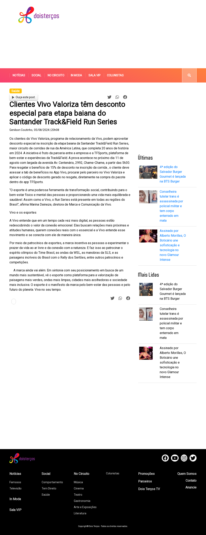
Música (78, 482)
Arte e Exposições (85, 507)
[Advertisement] (140, 34)
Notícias (19, 75)
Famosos (15, 482)
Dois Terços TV (149, 489)
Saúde (46, 494)
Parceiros (145, 481)
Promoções (146, 474)
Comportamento (52, 482)
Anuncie (191, 487)
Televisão (15, 488)
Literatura (80, 513)
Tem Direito (49, 488)
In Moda (76, 75)
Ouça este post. (25, 97)
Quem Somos (187, 474)
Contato (191, 480)
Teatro (78, 494)
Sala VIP (95, 75)
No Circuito (56, 75)
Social (36, 75)
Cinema (79, 488)
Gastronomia (82, 500)
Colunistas (115, 75)
